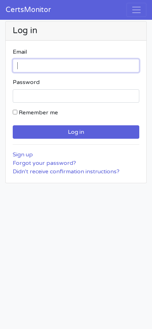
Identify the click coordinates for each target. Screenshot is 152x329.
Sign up (23, 154)
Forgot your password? (44, 163)
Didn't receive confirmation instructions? (66, 171)
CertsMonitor (28, 10)
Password (26, 82)
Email (20, 51)
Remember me (38, 112)
